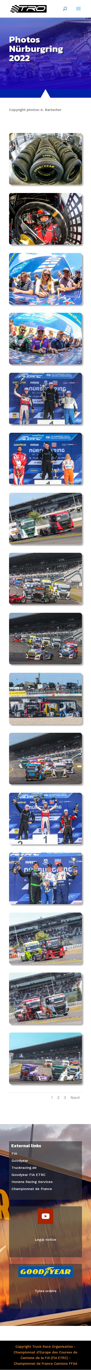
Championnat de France (31, 1189)
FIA (14, 1153)
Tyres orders (45, 1291)
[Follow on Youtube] (45, 1216)
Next (75, 1097)
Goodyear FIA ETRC (28, 1175)
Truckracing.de (24, 1168)
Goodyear (19, 1160)
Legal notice (45, 1239)
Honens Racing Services (32, 1182)
